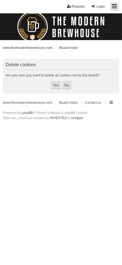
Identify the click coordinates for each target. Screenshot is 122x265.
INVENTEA (58, 118)
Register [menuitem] (78, 7)
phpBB (27, 113)
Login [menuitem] (100, 7)
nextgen (77, 118)
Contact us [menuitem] (93, 103)
